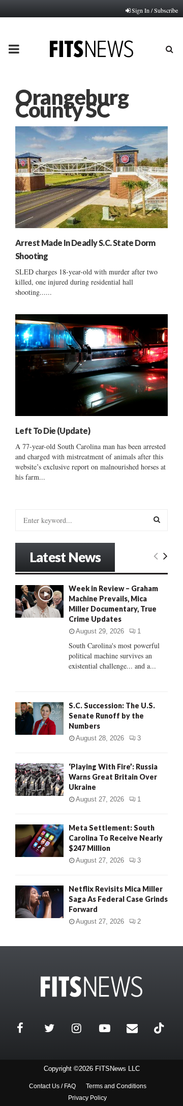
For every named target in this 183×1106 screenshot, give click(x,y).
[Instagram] (83, 1028)
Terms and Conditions (116, 1086)
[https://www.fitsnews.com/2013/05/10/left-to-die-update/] (91, 365)
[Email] (138, 1028)
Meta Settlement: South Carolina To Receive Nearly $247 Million (116, 837)
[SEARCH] (157, 519)
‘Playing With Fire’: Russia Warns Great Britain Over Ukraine (113, 776)
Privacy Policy (87, 1097)
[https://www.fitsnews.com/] (91, 987)
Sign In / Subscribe (155, 10)
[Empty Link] (156, 555)
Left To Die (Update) (52, 430)
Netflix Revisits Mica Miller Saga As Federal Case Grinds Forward (118, 899)
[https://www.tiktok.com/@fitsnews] (160, 1028)
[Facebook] (28, 1028)
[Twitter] (55, 1028)
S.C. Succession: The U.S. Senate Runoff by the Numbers (112, 715)
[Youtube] (110, 1028)
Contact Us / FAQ (52, 1086)
